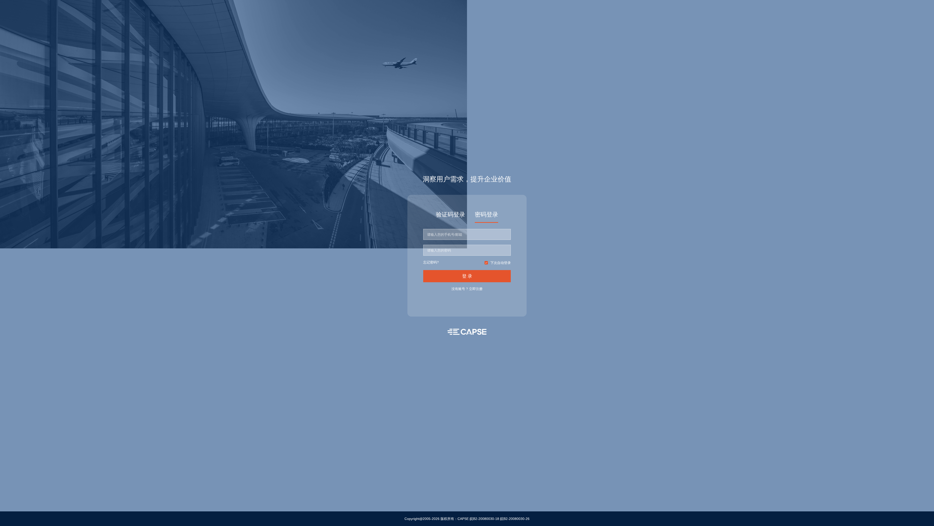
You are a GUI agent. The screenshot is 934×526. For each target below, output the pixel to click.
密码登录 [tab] (486, 214)
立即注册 (476, 289)
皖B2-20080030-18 (484, 519)
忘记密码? (431, 262)
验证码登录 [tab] (450, 214)
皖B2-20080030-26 (515, 519)
